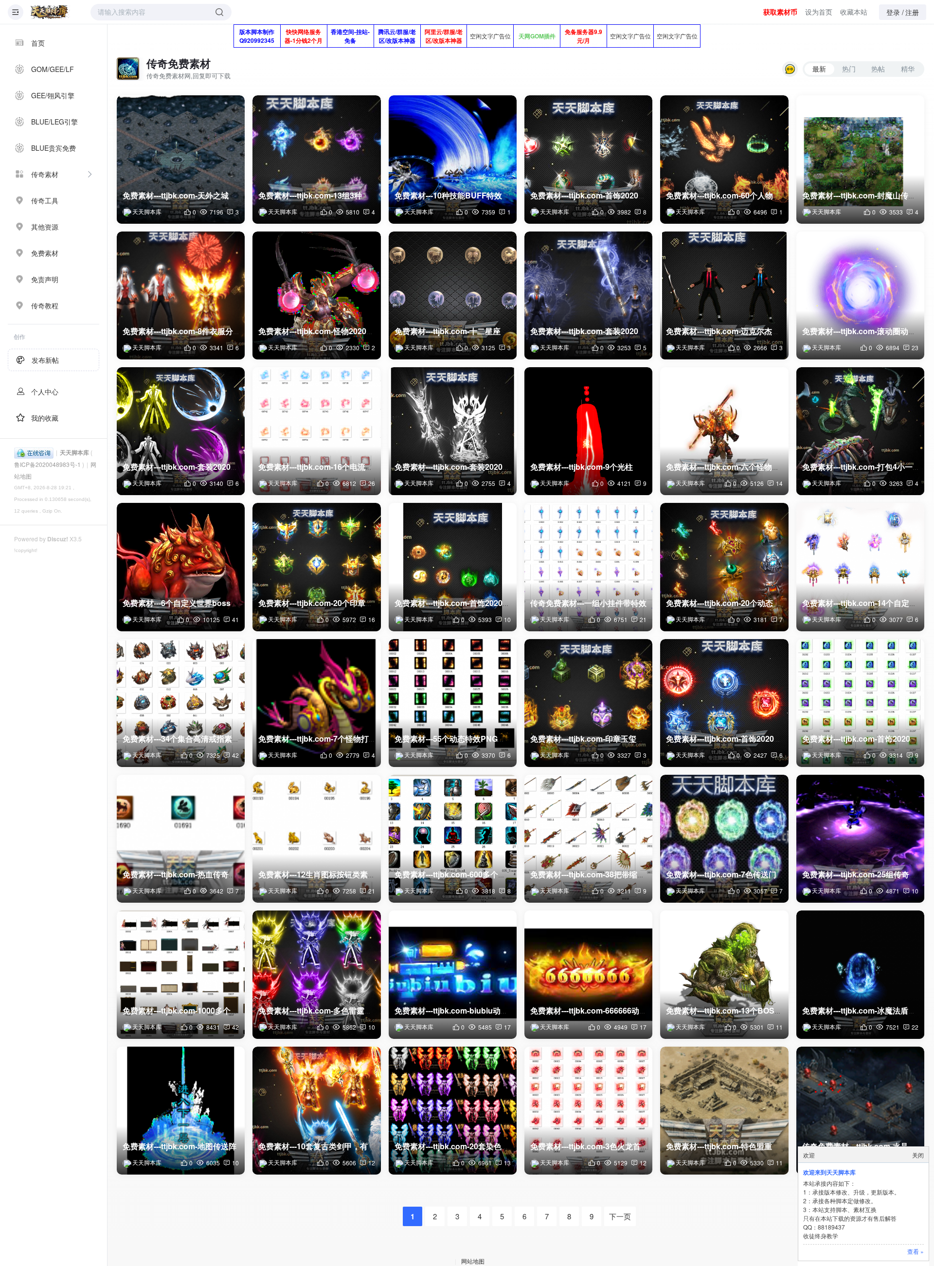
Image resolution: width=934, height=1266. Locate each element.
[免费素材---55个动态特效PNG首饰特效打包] (453, 703)
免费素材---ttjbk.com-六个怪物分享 (727, 466)
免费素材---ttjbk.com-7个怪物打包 (317, 738)
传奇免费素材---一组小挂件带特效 (588, 602)
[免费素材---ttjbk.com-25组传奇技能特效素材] (860, 839)
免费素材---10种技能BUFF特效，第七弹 (464, 195)
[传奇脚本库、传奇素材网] (50, 12)
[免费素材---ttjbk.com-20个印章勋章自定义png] (316, 567)
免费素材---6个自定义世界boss (177, 602)
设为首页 (818, 12)
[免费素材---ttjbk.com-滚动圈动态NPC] (860, 295)
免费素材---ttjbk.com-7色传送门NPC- (731, 874)
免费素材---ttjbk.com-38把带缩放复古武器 (603, 874)
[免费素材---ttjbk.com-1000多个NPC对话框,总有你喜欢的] (181, 974)
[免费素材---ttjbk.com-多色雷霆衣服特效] (316, 974)
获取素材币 (780, 12)
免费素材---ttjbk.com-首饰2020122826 (462, 602)
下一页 (620, 1216)
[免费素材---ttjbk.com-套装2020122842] (453, 431)
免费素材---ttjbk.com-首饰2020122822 (597, 195)
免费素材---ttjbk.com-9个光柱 (581, 466)
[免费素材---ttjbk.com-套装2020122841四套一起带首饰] (181, 431)
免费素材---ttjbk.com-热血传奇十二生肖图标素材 (207, 874)
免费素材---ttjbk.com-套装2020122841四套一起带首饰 (217, 466)
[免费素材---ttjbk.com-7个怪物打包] (316, 703)
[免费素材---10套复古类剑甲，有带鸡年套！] (316, 1111)
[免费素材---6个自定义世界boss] (181, 567)
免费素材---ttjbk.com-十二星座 (448, 331)
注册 (912, 12)
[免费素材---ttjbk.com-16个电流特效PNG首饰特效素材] (316, 431)
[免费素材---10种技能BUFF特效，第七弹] (453, 159)
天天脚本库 (74, 452)
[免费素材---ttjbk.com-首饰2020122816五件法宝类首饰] (724, 703)
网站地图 (473, 1261)
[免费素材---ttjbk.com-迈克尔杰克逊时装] (724, 295)
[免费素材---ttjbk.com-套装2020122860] (588, 295)
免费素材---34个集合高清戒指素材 (181, 738)
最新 (819, 68)
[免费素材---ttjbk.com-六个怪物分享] (724, 431)
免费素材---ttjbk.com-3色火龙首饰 (589, 1146)
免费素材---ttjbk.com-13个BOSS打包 (730, 1010)
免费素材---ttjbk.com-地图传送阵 (179, 1146)
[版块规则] (790, 69)
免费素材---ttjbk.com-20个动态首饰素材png (742, 602)
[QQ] (34, 452)
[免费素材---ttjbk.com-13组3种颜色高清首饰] (316, 159)
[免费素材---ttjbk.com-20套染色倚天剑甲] (453, 1111)
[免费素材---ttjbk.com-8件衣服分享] (181, 295)
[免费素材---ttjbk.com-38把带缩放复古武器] (588, 839)
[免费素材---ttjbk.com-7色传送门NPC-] (724, 839)
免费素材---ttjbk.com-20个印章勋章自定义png (338, 602)
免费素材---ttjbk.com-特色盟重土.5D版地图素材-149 (756, 1146)
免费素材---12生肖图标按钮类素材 (317, 874)
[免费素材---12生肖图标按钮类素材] (316, 839)
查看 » (915, 1251)
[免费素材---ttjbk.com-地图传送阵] (181, 1111)
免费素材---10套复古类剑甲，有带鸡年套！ (332, 1146)
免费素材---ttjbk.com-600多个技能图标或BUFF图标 (484, 874)
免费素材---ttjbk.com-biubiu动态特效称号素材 (475, 1010)
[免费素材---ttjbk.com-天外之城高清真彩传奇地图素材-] (181, 159)
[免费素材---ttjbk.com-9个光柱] (588, 431)
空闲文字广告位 (490, 36)
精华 (908, 68)
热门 (849, 68)
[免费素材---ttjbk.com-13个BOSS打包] (724, 974)
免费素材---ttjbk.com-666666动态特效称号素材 (612, 1010)
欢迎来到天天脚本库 (829, 1172)
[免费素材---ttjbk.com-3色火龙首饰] (588, 1111)
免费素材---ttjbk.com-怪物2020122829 (325, 331)
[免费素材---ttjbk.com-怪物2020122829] (316, 295)
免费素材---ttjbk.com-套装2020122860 (597, 331)
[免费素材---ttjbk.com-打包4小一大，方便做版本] (860, 431)
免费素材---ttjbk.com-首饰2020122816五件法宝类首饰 (760, 738)
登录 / (895, 12)
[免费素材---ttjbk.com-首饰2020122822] (588, 159)
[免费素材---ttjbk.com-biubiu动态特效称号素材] (453, 974)
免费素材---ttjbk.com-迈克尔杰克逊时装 (734, 331)
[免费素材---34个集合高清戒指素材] (181, 703)
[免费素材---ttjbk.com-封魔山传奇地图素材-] (860, 159)
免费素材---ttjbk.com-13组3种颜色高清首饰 (333, 195)
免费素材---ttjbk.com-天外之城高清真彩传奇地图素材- (216, 195)
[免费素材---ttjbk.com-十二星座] (453, 295)
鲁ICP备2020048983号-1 (47, 464)
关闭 (918, 1155)
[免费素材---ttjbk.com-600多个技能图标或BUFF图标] (453, 839)
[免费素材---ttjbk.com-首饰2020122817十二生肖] (860, 703)
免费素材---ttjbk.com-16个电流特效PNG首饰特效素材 (351, 466)
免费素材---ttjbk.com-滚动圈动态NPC (867, 331)
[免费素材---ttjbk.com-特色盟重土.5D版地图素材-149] (724, 1111)
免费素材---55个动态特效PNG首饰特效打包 (469, 738)
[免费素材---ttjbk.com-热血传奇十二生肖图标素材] (181, 839)
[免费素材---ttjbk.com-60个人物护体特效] (724, 159)
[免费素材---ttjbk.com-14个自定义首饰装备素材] (860, 567)
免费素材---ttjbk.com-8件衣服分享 (182, 331)
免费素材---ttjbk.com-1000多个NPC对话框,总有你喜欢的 (221, 1010)
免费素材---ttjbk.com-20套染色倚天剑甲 (464, 1146)
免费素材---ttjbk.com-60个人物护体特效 (735, 195)
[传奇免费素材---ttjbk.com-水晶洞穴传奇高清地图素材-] (860, 1111)
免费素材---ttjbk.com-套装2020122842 (462, 466)
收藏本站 (853, 12)
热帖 (878, 68)
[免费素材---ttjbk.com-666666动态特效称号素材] (588, 974)
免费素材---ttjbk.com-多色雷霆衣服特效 (326, 1010)
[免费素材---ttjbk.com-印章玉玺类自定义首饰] (588, 703)
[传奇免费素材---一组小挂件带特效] (588, 567)
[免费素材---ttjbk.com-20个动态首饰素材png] (724, 567)
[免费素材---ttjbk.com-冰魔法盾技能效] (860, 974)
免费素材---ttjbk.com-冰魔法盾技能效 (867, 1010)
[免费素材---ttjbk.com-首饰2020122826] (453, 567)
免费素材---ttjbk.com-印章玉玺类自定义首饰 (606, 738)
